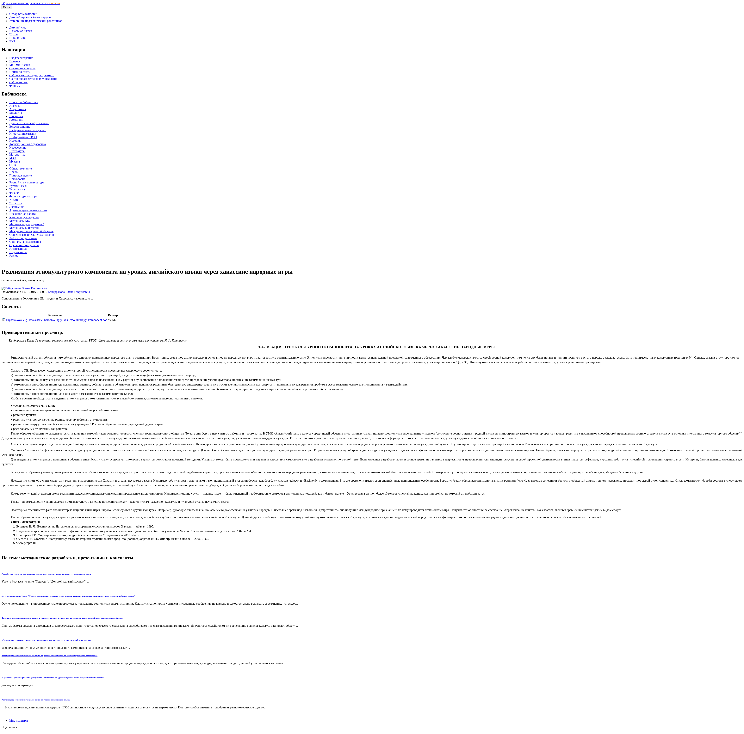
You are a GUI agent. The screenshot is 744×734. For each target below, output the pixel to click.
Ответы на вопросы (22, 68)
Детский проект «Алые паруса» (30, 17)
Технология (17, 189)
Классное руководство (24, 217)
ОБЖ (12, 165)
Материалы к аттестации (25, 227)
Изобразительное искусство (27, 130)
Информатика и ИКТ (23, 137)
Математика (17, 154)
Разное (13, 255)
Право (13, 172)
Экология (15, 203)
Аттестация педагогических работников (35, 20)
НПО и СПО (17, 38)
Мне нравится (18, 720)
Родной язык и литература (26, 182)
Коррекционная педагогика (27, 144)
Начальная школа (20, 31)
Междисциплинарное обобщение (31, 231)
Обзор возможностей (23, 13)
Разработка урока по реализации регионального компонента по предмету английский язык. (46, 574)
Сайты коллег (18, 82)
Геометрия (16, 119)
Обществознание (20, 168)
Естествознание (19, 126)
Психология (17, 179)
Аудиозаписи (18, 248)
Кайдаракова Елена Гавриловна (69, 291)
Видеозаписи (18, 252)
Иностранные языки (22, 133)
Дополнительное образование (29, 123)
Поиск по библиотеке (23, 102)
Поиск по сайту (19, 71)
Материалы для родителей (26, 224)
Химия (13, 199)
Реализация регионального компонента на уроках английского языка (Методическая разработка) (49, 655)
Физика (14, 192)
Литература (17, 151)
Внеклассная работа (22, 213)
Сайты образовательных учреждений (34, 78)
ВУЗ (12, 41)
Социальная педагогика (25, 241)
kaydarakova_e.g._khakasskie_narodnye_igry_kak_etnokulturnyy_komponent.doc (56, 320)
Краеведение (17, 147)
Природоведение (20, 175)
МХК (12, 158)
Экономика (16, 206)
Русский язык (18, 186)
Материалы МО (19, 220)
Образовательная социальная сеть (31, 3)
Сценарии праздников (24, 245)
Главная (14, 61)
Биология (15, 112)
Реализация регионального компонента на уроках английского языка (36, 700)
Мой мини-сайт (19, 64)
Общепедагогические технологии (31, 234)
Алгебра (14, 105)
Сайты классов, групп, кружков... (31, 75)
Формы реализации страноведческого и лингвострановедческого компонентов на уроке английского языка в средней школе (62, 618)
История (15, 140)
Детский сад (17, 27)
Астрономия (17, 109)
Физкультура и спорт (23, 196)
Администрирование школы (28, 210)
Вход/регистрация (21, 57)
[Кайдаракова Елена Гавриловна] (24, 288)
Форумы (15, 85)
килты (253, 485)
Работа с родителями (23, 238)
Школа (13, 34)
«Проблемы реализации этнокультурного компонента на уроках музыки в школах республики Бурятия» (53, 677)
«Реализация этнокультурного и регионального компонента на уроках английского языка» (46, 640)
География (16, 116)
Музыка (14, 161)
